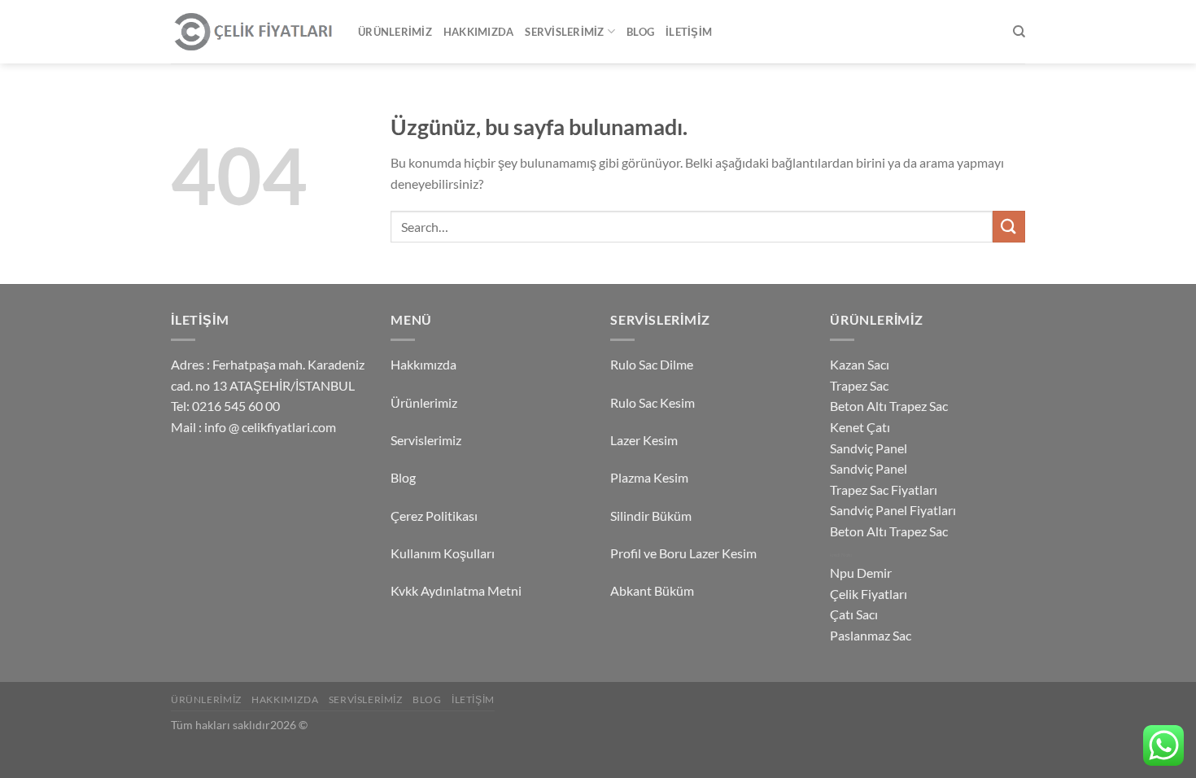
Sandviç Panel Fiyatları (893, 510)
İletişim (689, 31)
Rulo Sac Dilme (651, 364)
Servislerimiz (564, 31)
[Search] (1019, 31)
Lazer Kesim (644, 440)
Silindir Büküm (651, 515)
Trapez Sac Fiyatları (883, 489)
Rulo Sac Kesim (652, 402)
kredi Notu (841, 554)
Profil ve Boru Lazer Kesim (683, 553)
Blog (640, 31)
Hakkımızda (478, 31)
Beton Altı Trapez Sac (889, 405)
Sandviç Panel (868, 448)
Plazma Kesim (649, 477)
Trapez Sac (859, 385)
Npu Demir (861, 572)
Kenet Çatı (860, 427)
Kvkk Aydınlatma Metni (456, 590)
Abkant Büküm (652, 590)
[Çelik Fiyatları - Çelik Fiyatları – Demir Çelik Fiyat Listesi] (252, 32)
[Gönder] (1009, 227)
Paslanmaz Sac (870, 635)
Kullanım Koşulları (443, 553)
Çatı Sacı (854, 614)
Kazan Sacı (859, 364)
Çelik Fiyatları (868, 593)
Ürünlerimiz (395, 31)
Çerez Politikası (434, 515)
